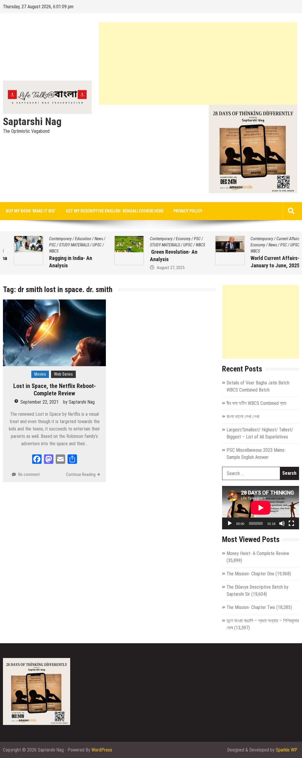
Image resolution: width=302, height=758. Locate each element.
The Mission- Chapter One (250, 574)
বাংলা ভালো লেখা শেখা (242, 416)
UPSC (86, 245)
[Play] (230, 523)
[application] (260, 507)
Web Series (63, 374)
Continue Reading (81, 474)
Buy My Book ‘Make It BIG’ (31, 211)
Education (72, 238)
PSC (41, 245)
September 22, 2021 (39, 402)
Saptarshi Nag (32, 122)
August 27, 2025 (159, 267)
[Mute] (282, 523)
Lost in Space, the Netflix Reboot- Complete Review (54, 389)
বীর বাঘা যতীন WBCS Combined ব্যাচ (256, 403)
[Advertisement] (198, 63)
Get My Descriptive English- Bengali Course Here (114, 211)
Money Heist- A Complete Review (257, 553)
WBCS (43, 251)
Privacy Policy (187, 211)
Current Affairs (277, 238)
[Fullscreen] (291, 523)
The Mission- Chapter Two (250, 607)
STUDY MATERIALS (63, 245)
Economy (172, 238)
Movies (40, 374)
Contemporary (49, 238)
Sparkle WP (286, 750)
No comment (29, 474)
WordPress (101, 750)
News (88, 238)
